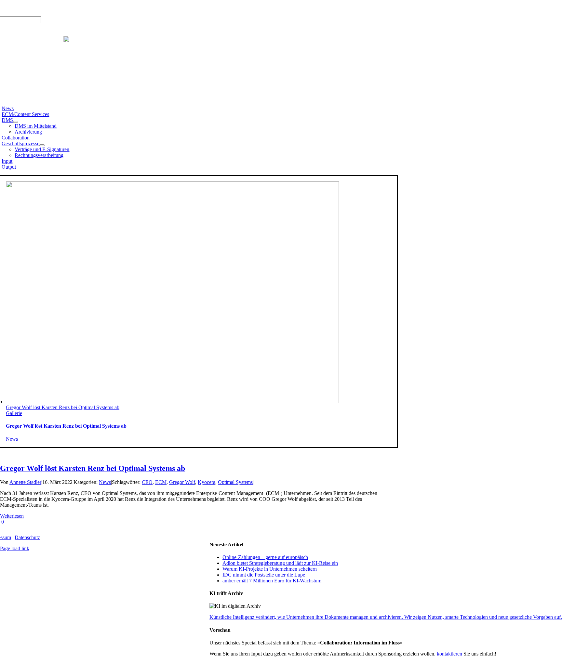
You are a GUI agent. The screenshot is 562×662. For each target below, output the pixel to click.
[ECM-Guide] (191, 40)
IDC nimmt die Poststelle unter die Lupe (263, 575)
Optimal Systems (235, 482)
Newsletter (90, 8)
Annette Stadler (25, 482)
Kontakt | (69, 8)
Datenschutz (27, 537)
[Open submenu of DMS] (15, 122)
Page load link (14, 548)
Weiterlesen (12, 516)
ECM (161, 482)
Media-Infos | (25, 8)
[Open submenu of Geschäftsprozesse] (42, 145)
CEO (147, 482)
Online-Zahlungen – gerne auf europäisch (265, 557)
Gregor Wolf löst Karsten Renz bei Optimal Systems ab (62, 407)
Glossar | (49, 8)
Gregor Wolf (182, 482)
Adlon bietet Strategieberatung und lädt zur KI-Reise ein (280, 563)
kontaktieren (449, 653)
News (12, 439)
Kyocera (206, 482)
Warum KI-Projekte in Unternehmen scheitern (269, 569)
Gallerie (14, 413)
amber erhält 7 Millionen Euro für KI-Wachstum (271, 580)
